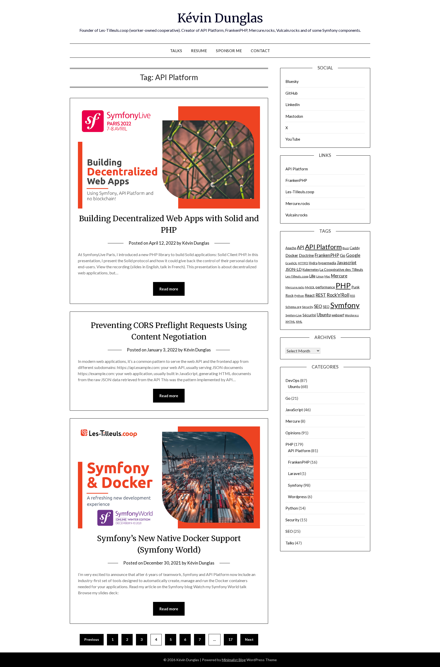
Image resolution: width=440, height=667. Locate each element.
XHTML (290, 321)
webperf (338, 315)
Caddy (355, 248)
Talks (176, 50)
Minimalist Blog (234, 660)
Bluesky (292, 81)
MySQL (310, 287)
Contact (260, 50)
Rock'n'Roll (338, 295)
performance (325, 287)
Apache (290, 248)
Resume (199, 50)
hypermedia (327, 263)
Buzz (345, 248)
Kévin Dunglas (220, 18)
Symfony (345, 305)
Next (249, 639)
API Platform (296, 169)
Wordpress (352, 315)
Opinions (293, 433)
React (310, 295)
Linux (320, 276)
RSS (352, 295)
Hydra (313, 263)
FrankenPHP (296, 180)
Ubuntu (324, 314)
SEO (318, 306)
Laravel (294, 473)
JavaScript (294, 409)
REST (320, 295)
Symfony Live (293, 315)
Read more (168, 289)
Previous (91, 639)
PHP (343, 285)
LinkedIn (292, 104)
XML (299, 321)
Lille (312, 276)
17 (230, 639)
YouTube (292, 139)
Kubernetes (310, 270)
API (300, 247)
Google (353, 255)
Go (342, 255)
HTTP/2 (303, 263)
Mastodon (294, 116)
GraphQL (291, 263)
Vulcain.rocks (296, 215)
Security (307, 307)
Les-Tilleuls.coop (299, 191)
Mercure (339, 275)
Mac (327, 276)
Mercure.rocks (297, 203)
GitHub (291, 93)
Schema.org (293, 307)
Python (299, 296)
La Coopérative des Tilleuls (341, 269)
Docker (291, 255)
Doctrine (306, 255)
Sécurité (309, 315)
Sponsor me (229, 50)
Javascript (346, 262)
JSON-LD (293, 269)
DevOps (292, 380)
